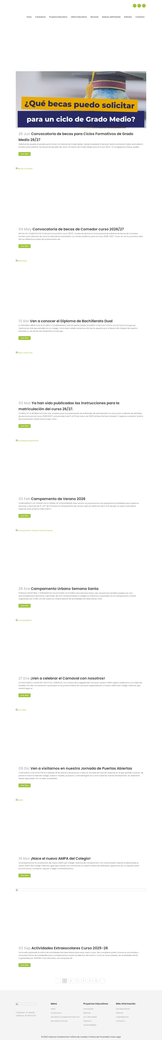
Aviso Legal (116, 1036)
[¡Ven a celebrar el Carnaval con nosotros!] (81, 646)
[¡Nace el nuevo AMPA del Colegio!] (81, 826)
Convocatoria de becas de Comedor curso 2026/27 (78, 229)
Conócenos (56, 1013)
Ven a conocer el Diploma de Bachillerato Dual (71, 321)
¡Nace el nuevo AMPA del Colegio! (61, 858)
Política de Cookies (78, 1036)
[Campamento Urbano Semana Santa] (81, 556)
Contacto (120, 1021)
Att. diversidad (90, 1017)
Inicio (53, 1009)
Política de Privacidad (99, 1036)
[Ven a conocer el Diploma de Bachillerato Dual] (81, 287)
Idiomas (87, 1013)
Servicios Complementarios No (65, 1017)
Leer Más (24, 154)
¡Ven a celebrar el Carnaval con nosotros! (67, 678)
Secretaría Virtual (59, 1021)
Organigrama (122, 1017)
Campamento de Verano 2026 (58, 498)
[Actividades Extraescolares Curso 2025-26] (81, 916)
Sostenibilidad (89, 1025)
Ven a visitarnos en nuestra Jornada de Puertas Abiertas (81, 768)
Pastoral (87, 1021)
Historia (119, 1013)
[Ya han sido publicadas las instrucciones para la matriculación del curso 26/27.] (81, 374)
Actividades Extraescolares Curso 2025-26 (69, 948)
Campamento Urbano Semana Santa (64, 588)
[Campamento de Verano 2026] (81, 466)
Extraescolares (123, 1009)
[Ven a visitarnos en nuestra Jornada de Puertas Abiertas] (81, 735)
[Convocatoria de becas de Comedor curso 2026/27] (81, 195)
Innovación (88, 1009)
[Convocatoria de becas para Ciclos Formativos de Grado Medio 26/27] (81, 99)
